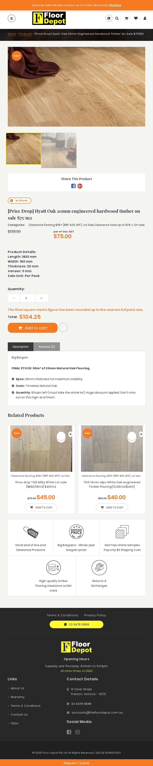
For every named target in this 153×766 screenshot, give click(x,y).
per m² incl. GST (64, 231)
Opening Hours (76, 659)
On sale (139, 225)
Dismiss (115, 5)
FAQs (14, 723)
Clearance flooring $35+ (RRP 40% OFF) (55, 225)
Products (25, 33)
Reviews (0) (47, 347)
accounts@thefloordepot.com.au (97, 712)
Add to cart (35, 328)
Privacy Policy (95, 615)
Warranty (18, 697)
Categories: (16, 224)
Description (21, 347)
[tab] (21, 346)
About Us (17, 688)
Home (12, 33)
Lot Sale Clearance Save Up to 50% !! (108, 225)
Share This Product (76, 179)
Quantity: (16, 289)
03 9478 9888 (79, 624)
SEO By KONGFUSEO (108, 752)
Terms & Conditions (62, 615)
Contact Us (19, 714)
